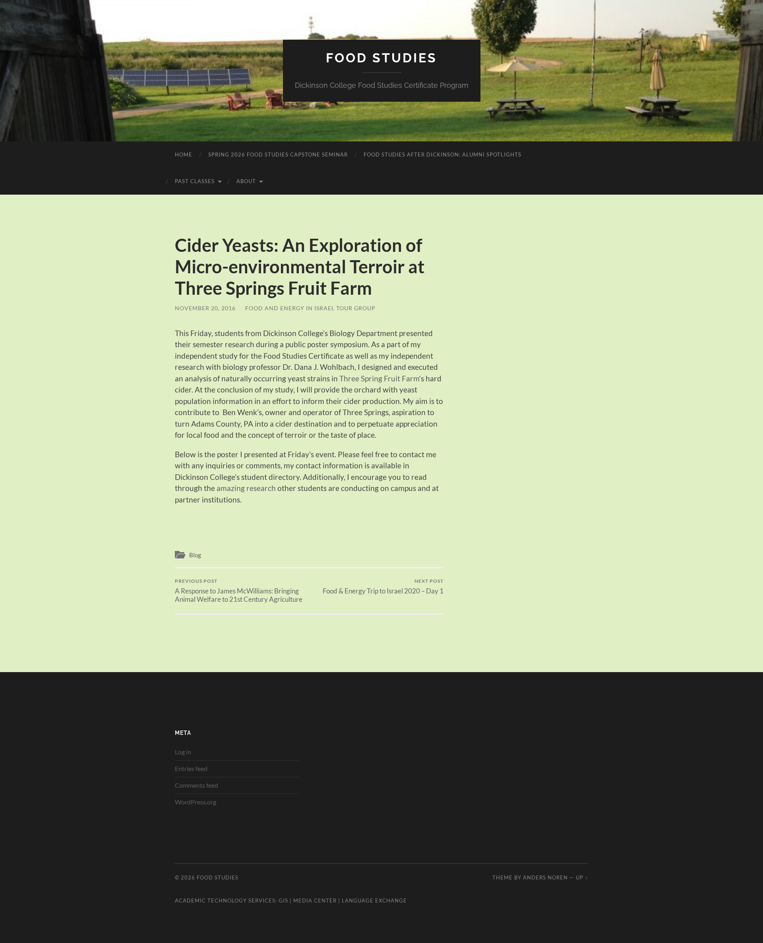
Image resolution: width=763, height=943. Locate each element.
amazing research (246, 488)
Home (183, 154)
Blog (195, 554)
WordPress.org (195, 802)
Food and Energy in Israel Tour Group (310, 308)
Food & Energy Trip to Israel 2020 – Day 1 (383, 586)
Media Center (315, 900)
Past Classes (195, 181)
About (246, 181)
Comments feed (196, 785)
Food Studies (381, 57)
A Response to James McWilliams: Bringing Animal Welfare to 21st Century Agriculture (238, 590)
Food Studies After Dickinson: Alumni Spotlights (442, 154)
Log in (183, 752)
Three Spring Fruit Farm (379, 378)
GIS (283, 900)
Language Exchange (374, 900)
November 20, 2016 (205, 308)
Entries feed (191, 768)
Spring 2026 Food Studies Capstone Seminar (278, 154)
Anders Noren (545, 877)
